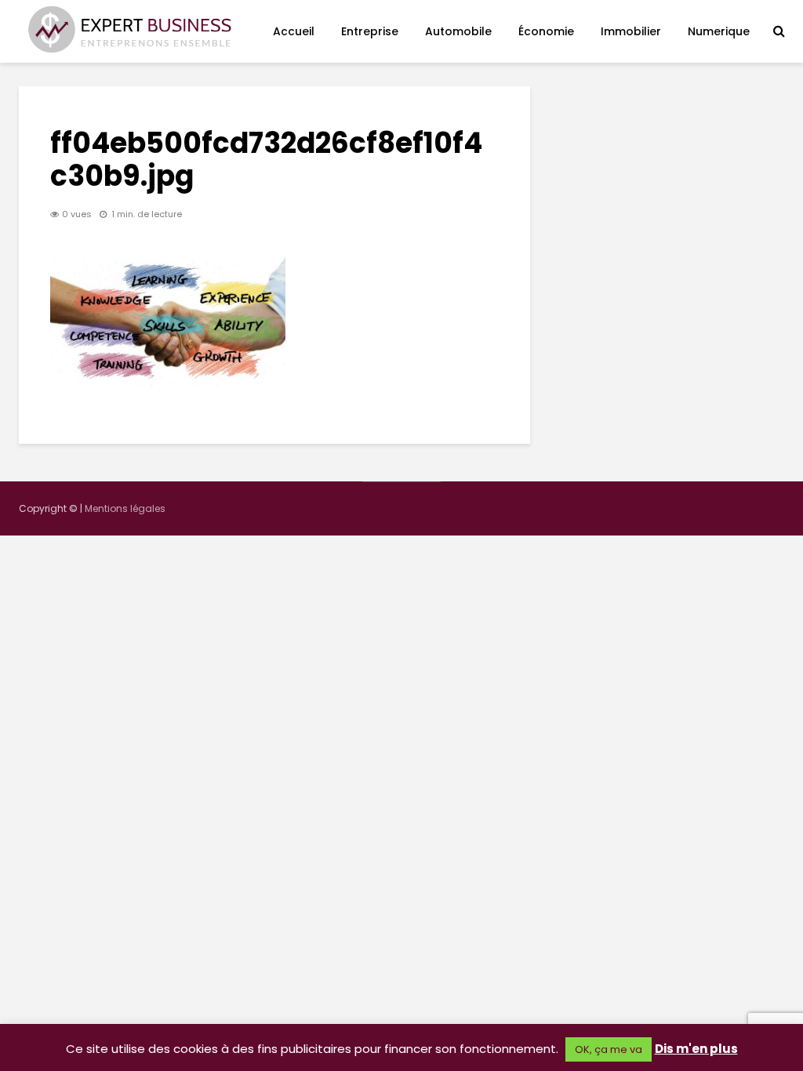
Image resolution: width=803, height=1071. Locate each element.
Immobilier (631, 31)
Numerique (719, 31)
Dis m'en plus (696, 1048)
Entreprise (369, 31)
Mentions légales (125, 508)
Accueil (293, 31)
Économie (546, 31)
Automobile (458, 31)
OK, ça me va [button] (608, 1049)
